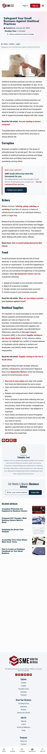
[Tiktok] (28, 675)
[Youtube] (31, 675)
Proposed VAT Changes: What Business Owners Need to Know (14, 520)
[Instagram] (22, 675)
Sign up (35, 6)
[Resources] (32, 749)
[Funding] (22, 749)
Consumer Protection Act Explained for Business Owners (14, 510)
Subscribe (35, 492)
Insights (12, 751)
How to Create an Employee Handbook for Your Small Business (13, 551)
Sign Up (42, 751)
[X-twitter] (16, 675)
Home (4, 751)
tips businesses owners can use (27, 274)
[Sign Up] (42, 749)
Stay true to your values (15, 381)
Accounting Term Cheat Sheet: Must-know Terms (14, 541)
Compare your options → (16, 190)
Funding (22, 751)
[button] (43, 6)
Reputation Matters (19, 372)
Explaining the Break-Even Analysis (13, 530)
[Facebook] (25, 675)
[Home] (4, 749)
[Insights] (13, 749)
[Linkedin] (19, 675)
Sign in (25, 6)
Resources (32, 751)
